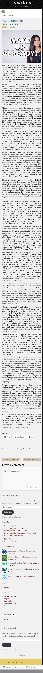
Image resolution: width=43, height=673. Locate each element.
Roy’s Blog (5, 619)
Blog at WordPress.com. (15, 663)
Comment (33, 487)
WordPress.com (10, 606)
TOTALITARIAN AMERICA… (27, 576)
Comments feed (10, 603)
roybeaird (12, 27)
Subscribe (8, 512)
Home (4, 15)
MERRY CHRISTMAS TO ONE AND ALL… (20, 531)
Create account (10, 596)
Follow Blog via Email (9, 628)
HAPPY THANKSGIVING (13, 535)
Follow (6, 645)
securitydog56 (13, 569)
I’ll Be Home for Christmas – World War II (20, 533)
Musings (20, 449)
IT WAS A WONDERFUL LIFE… (11, 459)
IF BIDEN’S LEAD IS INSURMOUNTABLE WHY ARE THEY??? (32, 459)
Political (31, 449)
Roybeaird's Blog (21, 3)
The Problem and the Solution (16, 528)
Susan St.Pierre (14, 557)
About (11, 15)
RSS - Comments (10, 541)
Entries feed (8, 601)
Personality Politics (11, 526)
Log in (6, 599)
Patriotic (26, 449)
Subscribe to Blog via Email (11, 496)
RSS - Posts (8, 539)
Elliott (10, 576)
